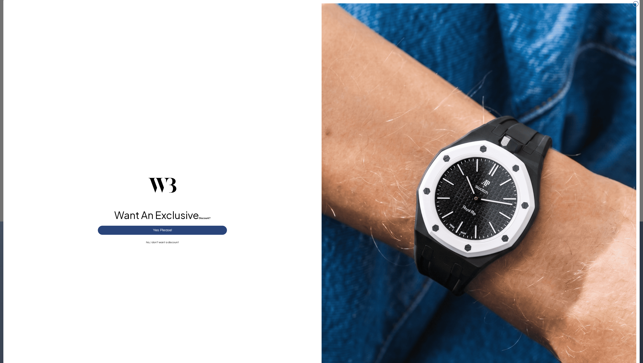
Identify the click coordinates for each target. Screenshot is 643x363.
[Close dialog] (635, 3)
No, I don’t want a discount (162, 242)
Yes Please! (162, 230)
